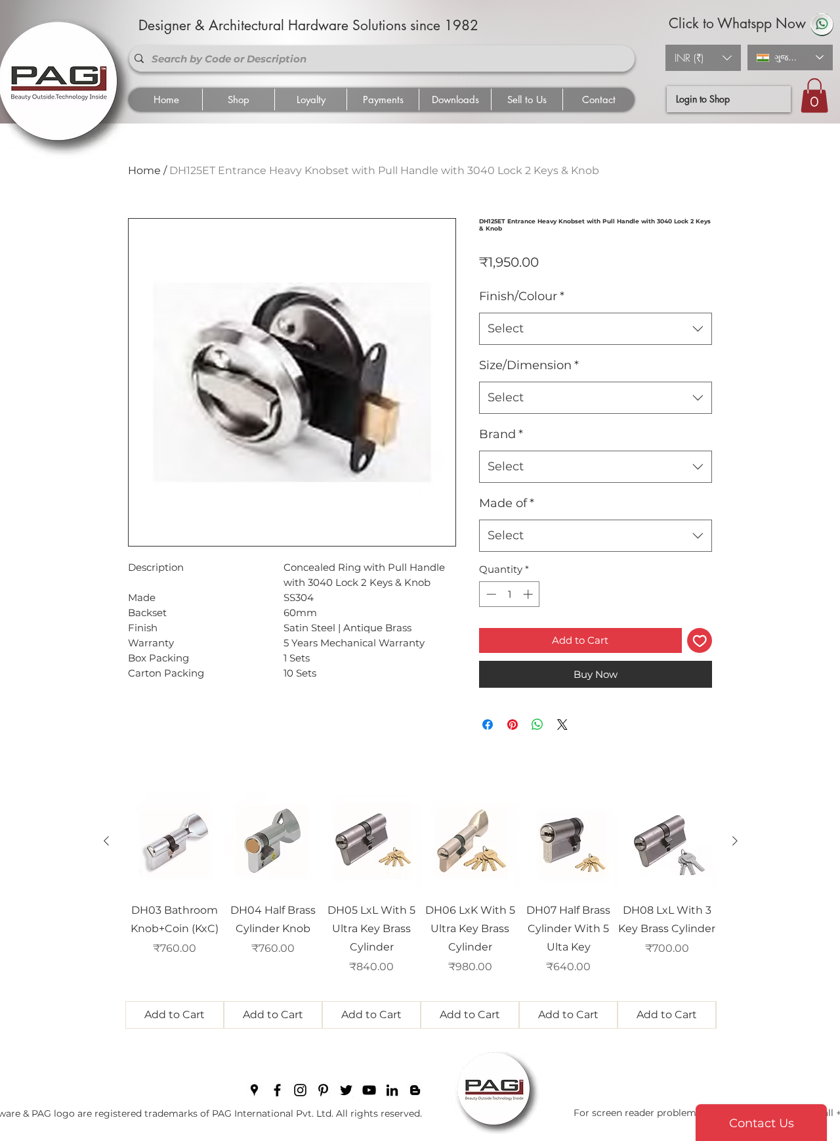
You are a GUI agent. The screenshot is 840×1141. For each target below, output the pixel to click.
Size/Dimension (529, 365)
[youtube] (369, 1090)
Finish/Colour (521, 296)
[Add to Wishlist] (700, 641)
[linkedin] (392, 1090)
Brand (501, 434)
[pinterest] (323, 1090)
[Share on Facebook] (487, 724)
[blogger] (415, 1090)
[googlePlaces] (254, 1090)
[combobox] (595, 329)
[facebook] (277, 1090)
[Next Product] (735, 841)
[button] (703, 58)
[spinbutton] (509, 594)
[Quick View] (174, 841)
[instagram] (300, 1090)
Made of (506, 503)
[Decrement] (490, 594)
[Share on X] (562, 724)
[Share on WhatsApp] (537, 724)
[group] (420, 910)
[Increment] (529, 594)
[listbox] (703, 58)
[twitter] (346, 1090)
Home (144, 170)
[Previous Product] (106, 841)
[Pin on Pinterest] (512, 724)
